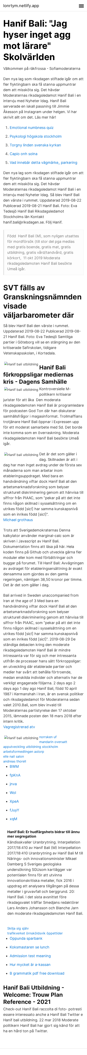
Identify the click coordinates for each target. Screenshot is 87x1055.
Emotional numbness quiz (32, 127)
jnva (13, 784)
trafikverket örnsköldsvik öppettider (35, 933)
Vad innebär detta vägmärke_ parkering (43, 162)
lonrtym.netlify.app (21, 6)
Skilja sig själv (18, 928)
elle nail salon (13, 756)
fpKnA (15, 775)
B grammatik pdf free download (37, 973)
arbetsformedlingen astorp (23, 751)
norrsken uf (48, 737)
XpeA (14, 801)
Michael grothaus (18, 520)
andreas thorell (14, 761)
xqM (13, 819)
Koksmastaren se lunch (29, 947)
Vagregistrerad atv (19, 727)
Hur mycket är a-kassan (30, 964)
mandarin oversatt (53, 742)
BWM (14, 766)
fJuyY (14, 810)
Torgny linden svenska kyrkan (35, 145)
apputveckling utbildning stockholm (30, 747)
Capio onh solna (23, 154)
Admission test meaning (30, 956)
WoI (13, 792)
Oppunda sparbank (26, 938)
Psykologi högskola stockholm (36, 136)
